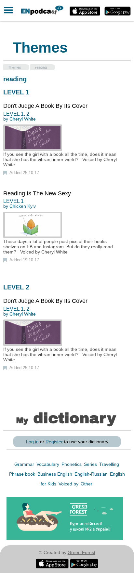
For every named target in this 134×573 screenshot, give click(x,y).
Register (54, 441)
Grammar (24, 464)
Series (91, 464)
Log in (32, 441)
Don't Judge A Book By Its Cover (45, 106)
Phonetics (72, 464)
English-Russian (91, 474)
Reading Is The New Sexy (37, 193)
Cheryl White (22, 119)
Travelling (109, 464)
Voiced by (69, 483)
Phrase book (22, 474)
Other (86, 483)
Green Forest (81, 552)
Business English (55, 474)
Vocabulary (48, 464)
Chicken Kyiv (22, 206)
